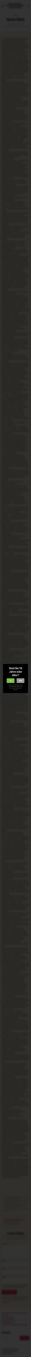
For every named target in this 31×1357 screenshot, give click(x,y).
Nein (20, 681)
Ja (10, 681)
